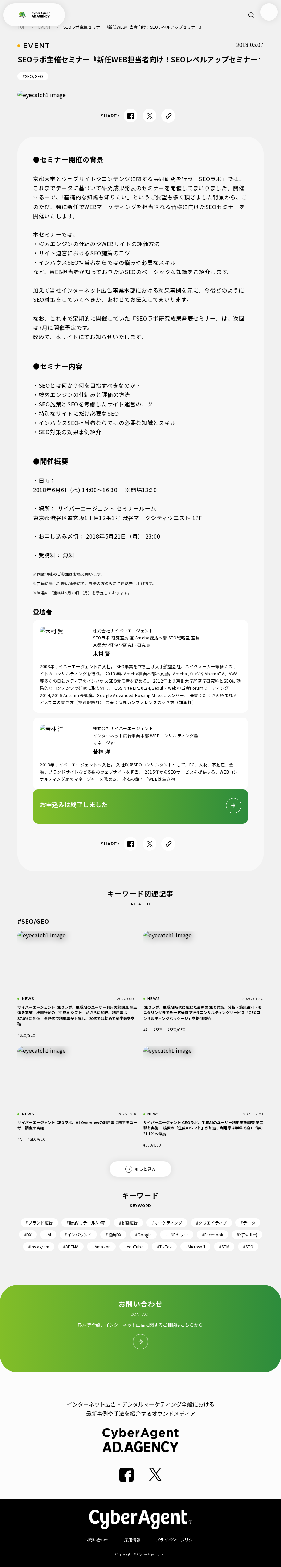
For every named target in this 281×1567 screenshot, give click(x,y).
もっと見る (145, 1168)
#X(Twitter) (247, 1235)
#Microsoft (195, 1246)
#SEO (248, 1246)
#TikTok (164, 1246)
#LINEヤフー (176, 1235)
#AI (145, 1029)
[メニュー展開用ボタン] (269, 12)
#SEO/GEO (33, 76)
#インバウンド (78, 1235)
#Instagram (38, 1246)
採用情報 (132, 1539)
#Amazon (101, 1246)
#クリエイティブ (211, 1223)
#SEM (158, 1029)
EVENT (44, 27)
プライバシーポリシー (176, 1539)
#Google (143, 1235)
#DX (28, 1235)
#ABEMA (70, 1246)
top (21, 27)
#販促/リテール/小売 (85, 1223)
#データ (248, 1223)
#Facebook (212, 1235)
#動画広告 (128, 1223)
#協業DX (113, 1235)
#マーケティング (166, 1223)
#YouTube (133, 1246)
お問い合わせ (96, 1539)
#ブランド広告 (39, 1223)
